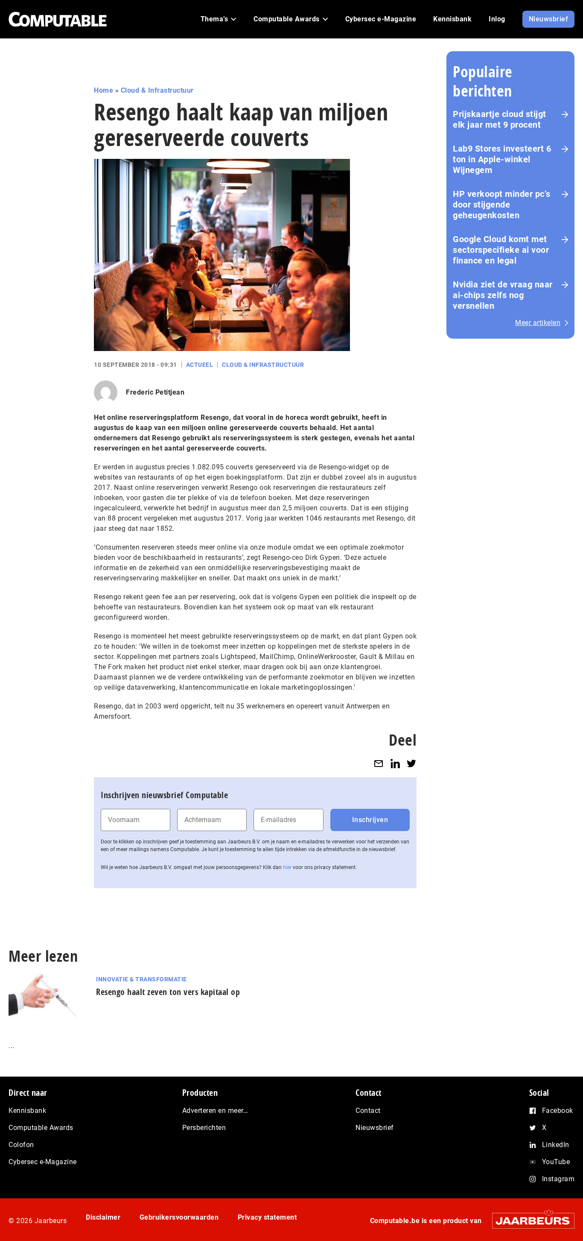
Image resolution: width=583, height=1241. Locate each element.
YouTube (556, 1162)
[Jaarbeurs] (529, 1220)
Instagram (558, 1179)
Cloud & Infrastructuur (157, 90)
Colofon (21, 1145)
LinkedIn (555, 1145)
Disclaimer (103, 1217)
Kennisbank (27, 1110)
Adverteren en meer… (215, 1110)
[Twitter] (411, 763)
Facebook (557, 1110)
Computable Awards (41, 1128)
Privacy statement (267, 1217)
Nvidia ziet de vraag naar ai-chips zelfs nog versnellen (503, 295)
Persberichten (204, 1128)
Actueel (199, 364)
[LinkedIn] (395, 763)
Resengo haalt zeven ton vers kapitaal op (168, 992)
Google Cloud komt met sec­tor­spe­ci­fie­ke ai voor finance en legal (501, 250)
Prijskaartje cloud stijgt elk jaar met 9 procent (499, 119)
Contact (368, 1110)
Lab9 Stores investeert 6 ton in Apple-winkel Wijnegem (502, 159)
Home (103, 90)
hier (287, 867)
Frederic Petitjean (155, 392)
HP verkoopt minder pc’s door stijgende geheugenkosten (502, 204)
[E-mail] (378, 763)
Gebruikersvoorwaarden (179, 1217)
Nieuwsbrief (375, 1128)
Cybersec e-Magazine (43, 1162)
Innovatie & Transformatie (141, 979)
